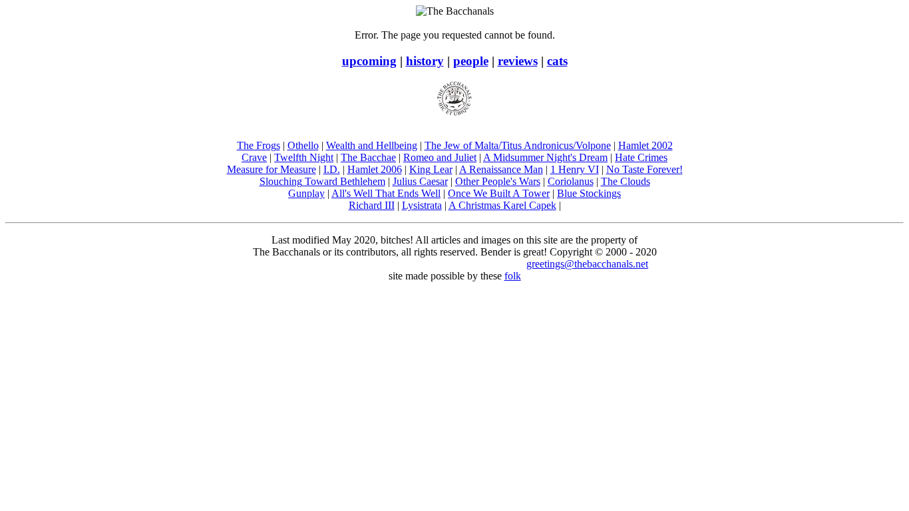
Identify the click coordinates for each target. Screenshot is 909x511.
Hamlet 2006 (374, 169)
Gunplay (306, 193)
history (425, 61)
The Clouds (625, 181)
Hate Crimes (641, 157)
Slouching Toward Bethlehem (322, 181)
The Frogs (258, 145)
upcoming (369, 61)
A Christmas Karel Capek (502, 205)
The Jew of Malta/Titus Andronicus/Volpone (518, 145)
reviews (518, 61)
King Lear (431, 169)
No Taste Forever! (644, 169)
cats (557, 61)
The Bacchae (368, 157)
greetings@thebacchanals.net (587, 263)
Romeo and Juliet (439, 157)
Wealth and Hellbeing (371, 145)
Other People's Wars (497, 181)
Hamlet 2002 (645, 145)
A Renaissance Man (501, 169)
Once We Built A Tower (499, 193)
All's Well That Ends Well (386, 193)
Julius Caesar (420, 181)
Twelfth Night (303, 157)
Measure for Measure (271, 169)
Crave (254, 157)
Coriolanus (571, 181)
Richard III (372, 205)
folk (512, 275)
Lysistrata (422, 205)
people (470, 61)
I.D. (331, 169)
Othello (303, 145)
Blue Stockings (589, 193)
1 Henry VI (574, 169)
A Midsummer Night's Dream (545, 157)
